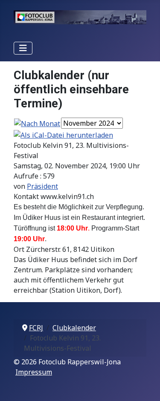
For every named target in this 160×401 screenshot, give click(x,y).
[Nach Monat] (37, 123)
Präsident (42, 186)
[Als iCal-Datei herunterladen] (63, 134)
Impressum (33, 372)
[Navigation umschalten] (23, 48)
